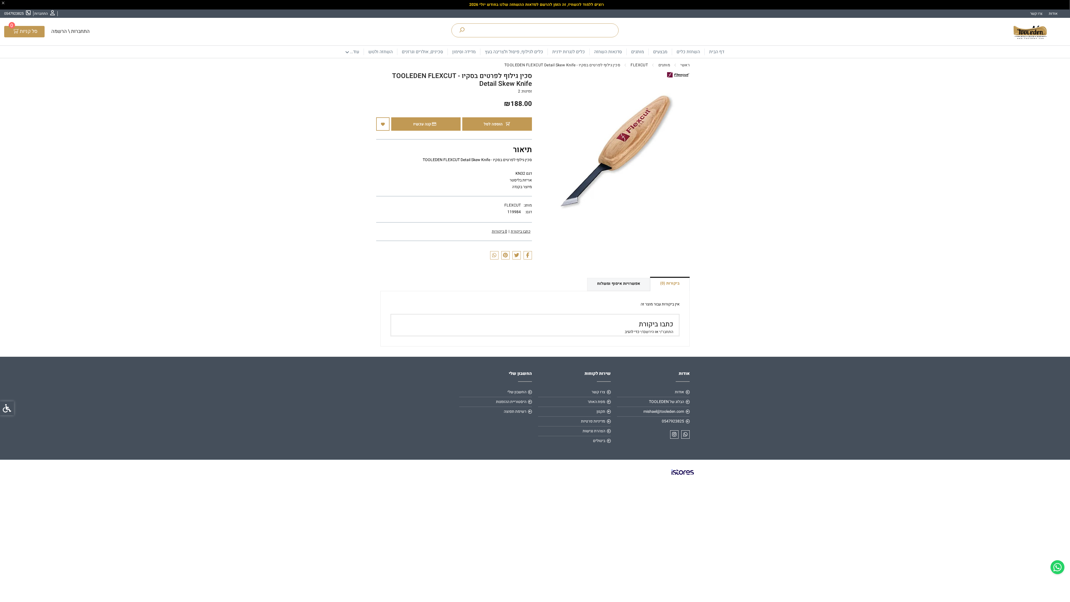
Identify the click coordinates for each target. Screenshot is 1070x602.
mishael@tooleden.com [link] (663, 411)
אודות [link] (1053, 13)
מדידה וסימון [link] (464, 51)
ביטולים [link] (599, 441)
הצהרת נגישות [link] (594, 431)
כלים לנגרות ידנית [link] (568, 51)
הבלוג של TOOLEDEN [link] (666, 402)
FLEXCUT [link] (512, 205)
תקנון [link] (601, 411)
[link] (1057, 567)
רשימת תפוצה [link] (515, 411)
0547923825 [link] (673, 421)
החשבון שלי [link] (516, 392)
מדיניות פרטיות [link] (593, 421)
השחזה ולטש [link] (380, 51)
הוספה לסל (494, 124)
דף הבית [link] (716, 51)
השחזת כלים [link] (688, 51)
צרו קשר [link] (1036, 13)
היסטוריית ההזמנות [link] (511, 402)
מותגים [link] (637, 51)
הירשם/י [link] (647, 332)
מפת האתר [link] (596, 402)
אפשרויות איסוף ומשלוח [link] (618, 284)
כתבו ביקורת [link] (521, 231)
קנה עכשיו (422, 124)
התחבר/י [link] (666, 332)
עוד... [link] (354, 51)
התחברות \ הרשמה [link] (70, 31)
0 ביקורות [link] (499, 231)
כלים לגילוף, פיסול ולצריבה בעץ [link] (514, 51)
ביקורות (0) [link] (670, 283)
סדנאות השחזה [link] (608, 51)
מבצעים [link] (660, 51)
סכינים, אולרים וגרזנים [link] (422, 51)
